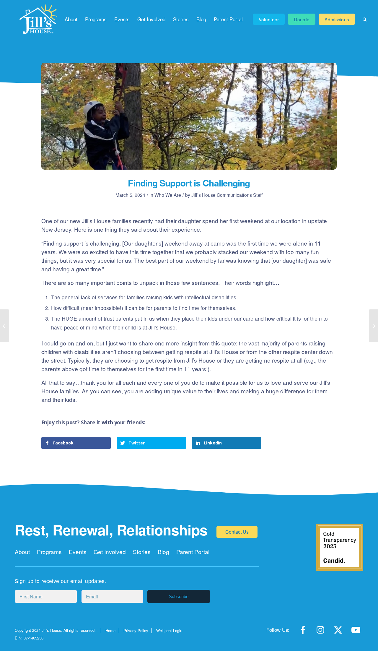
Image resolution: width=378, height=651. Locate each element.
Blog (163, 552)
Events (78, 552)
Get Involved (110, 552)
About (22, 552)
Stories (142, 552)
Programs (49, 552)
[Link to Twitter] (338, 631)
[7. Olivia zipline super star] (189, 116)
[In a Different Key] (4, 325)
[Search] (364, 19)
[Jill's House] (38, 19)
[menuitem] (71, 19)
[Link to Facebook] (303, 631)
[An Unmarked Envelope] (373, 325)
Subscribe (178, 596)
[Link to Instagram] (320, 631)
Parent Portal (192, 552)
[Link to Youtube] (356, 631)
